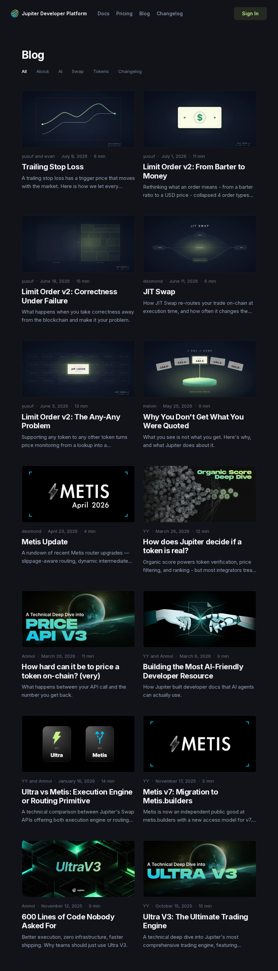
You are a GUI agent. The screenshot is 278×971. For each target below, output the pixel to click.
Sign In (250, 13)
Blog (144, 13)
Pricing (124, 13)
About (42, 71)
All (24, 71)
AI (60, 71)
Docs (104, 13)
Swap (78, 71)
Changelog (170, 13)
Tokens (101, 71)
